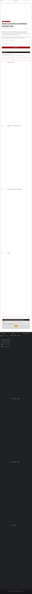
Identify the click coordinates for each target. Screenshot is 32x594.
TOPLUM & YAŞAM (7, 21)
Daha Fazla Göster (15, 47)
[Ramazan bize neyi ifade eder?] (16, 493)
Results (16, 327)
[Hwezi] (16, 366)
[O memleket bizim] (19, 429)
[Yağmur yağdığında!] (24, 362)
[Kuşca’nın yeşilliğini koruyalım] (24, 337)
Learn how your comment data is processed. (18, 55)
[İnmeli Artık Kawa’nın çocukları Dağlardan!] (12, 366)
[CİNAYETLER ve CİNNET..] (19, 366)
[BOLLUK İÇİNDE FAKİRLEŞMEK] (12, 556)
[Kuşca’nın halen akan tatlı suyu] (24, 347)
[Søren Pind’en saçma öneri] (12, 493)
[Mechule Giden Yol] (12, 429)
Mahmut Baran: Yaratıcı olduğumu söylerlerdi (14, 125)
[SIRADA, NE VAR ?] (19, 493)
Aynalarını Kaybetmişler (10, 62)
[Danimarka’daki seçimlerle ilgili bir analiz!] (16, 556)
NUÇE (3, 21)
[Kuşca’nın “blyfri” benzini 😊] (24, 342)
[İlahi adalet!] (16, 429)
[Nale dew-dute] (24, 352)
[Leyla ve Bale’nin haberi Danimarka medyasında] (4, 220)
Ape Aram (8, 252)
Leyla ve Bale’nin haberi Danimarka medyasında (14, 189)
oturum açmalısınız (10, 54)
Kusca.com (9, 28)
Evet (3, 321)
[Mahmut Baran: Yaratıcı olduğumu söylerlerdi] (4, 156)
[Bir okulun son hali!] (24, 357)
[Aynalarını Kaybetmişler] (4, 93)
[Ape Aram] (4, 283)
